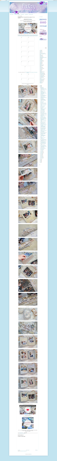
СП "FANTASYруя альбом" (42, 76)
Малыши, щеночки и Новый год (43, 117)
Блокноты (41, 52)
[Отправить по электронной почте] (24, 432)
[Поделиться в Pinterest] (26, 432)
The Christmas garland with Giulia (43, 145)
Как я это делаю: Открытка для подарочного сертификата (43, 126)
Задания (40, 59)
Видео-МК (41, 55)
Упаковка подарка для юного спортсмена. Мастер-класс (42, 99)
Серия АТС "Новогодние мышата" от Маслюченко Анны (43, 93)
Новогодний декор (41, 107)
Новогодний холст (41, 94)
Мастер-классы (41, 65)
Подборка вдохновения (42, 71)
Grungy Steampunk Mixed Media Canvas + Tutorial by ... (43, 92)
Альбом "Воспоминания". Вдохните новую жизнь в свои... (43, 88)
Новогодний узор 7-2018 (20, 35)
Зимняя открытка (41, 134)
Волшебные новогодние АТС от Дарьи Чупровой (43, 119)
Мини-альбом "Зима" (42, 101)
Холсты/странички (41, 80)
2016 (40, 160)
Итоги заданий (41, 60)
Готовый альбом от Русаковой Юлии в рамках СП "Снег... (43, 140)
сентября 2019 (41, 152)
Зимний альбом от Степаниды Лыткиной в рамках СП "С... (43, 128)
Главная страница (11, 14)
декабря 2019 (41, 87)
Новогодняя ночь (28, 35)
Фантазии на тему (41, 79)
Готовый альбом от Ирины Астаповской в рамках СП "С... (43, 135)
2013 (40, 162)
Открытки (41, 69)
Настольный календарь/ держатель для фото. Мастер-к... (43, 95)
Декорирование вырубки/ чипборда (43, 57)
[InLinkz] (39, 164)
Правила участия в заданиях (17, 14)
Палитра (40, 70)
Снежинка (26, 35)
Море (40, 66)
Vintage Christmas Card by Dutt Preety (43, 132)
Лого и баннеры (22, 14)
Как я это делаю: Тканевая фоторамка (42, 91)
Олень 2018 (31, 35)
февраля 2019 (41, 157)
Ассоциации (41, 51)
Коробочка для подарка (42, 147)
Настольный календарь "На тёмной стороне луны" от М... (43, 146)
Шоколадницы (41, 82)
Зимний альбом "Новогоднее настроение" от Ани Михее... (43, 133)
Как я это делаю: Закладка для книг (43, 139)
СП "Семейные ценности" (42, 74)
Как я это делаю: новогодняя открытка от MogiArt (42, 109)
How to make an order (31, 14)
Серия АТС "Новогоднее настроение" (42, 115)
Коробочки (41, 63)
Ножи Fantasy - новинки (42, 112)
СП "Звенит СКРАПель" (42, 73)
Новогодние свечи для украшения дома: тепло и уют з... (43, 123)
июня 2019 (41, 154)
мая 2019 (41, 155)
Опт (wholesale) (26, 14)
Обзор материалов (41, 68)
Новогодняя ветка (34, 35)
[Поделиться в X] (25, 432)
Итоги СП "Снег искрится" (42, 110)
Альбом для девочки (42, 98)
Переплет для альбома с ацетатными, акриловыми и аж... (43, 142)
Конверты (41, 62)
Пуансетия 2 (23, 35)
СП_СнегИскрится (24, 433)
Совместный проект (20, 433)
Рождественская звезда (42, 106)
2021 (40, 85)
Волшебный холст (41, 102)
